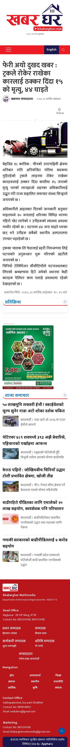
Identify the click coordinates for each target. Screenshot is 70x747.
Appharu (47, 744)
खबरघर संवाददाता (22, 99)
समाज (11, 681)
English (51, 49)
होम (12, 675)
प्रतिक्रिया (13, 302)
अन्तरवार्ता (35, 675)
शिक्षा (58, 675)
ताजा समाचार (17, 395)
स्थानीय (35, 681)
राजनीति (58, 681)
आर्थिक (12, 687)
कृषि (35, 687)
